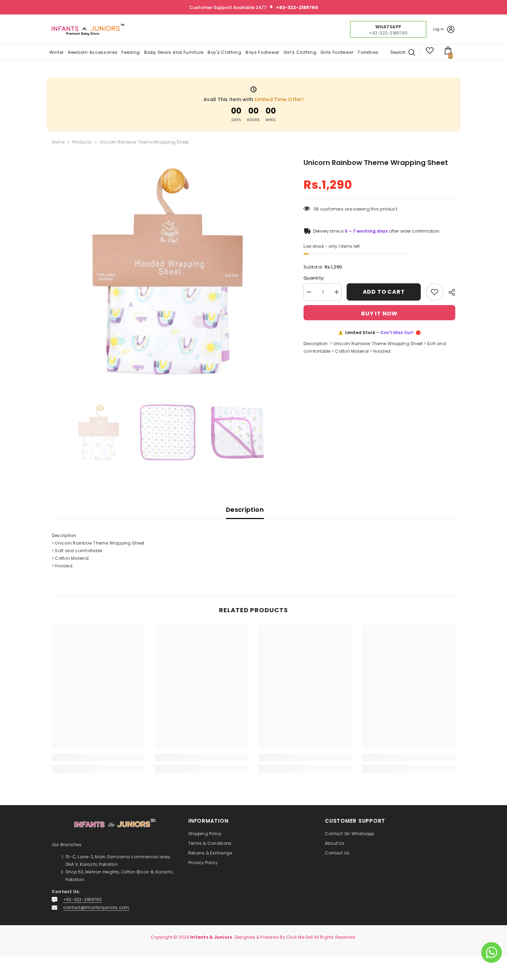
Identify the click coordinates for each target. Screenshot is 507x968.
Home (58, 142)
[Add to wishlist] (434, 292)
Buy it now (379, 313)
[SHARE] (449, 292)
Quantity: (314, 278)
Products (82, 142)
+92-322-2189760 (82, 899)
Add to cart (384, 292)
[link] (98, 757)
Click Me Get (299, 937)
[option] (167, 273)
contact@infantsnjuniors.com (96, 907)
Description (245, 509)
